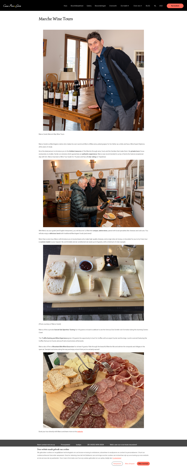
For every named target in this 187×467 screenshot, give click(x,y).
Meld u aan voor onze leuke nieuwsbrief (123, 445)
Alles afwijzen (130, 464)
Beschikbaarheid (77, 6)
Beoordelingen (100, 6)
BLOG (148, 6)
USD (161, 6)
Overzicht (113, 6)
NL (155, 6)
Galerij (89, 6)
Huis (65, 6)
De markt (125, 6)
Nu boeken (175, 6)
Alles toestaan (143, 464)
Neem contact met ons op (46, 445)
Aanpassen (117, 464)
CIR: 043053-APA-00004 (95, 445)
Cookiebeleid (116, 458)
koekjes (78, 445)
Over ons (138, 6)
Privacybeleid (65, 445)
